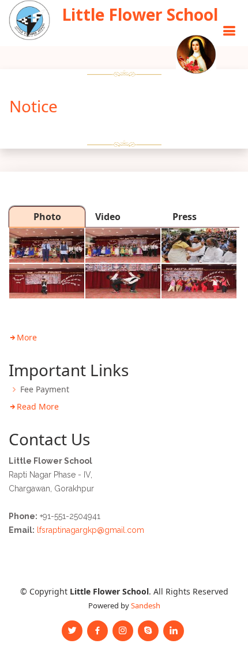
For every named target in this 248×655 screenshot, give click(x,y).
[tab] (47, 217)
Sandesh (145, 605)
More (27, 337)
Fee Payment (44, 389)
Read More (38, 406)
